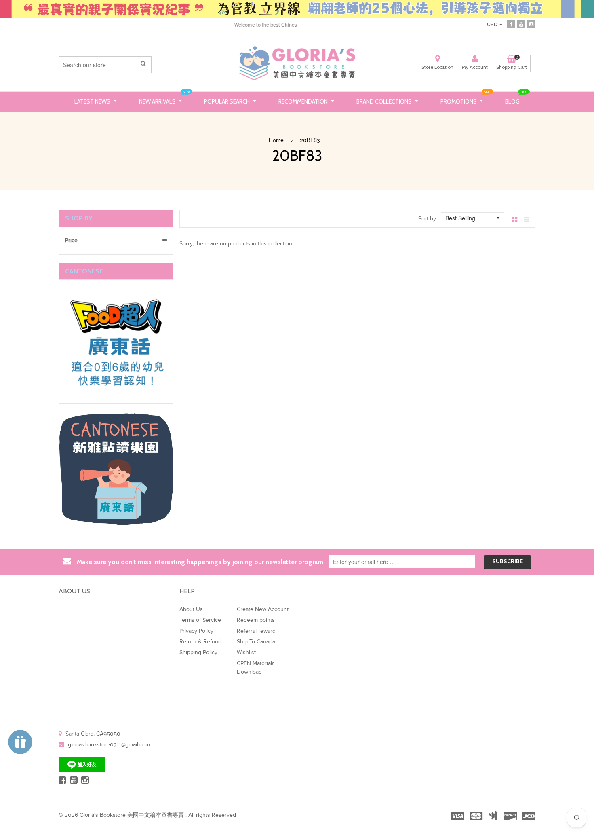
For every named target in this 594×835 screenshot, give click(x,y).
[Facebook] (511, 24)
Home (276, 140)
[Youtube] (521, 24)
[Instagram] (531, 24)
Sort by (427, 219)
